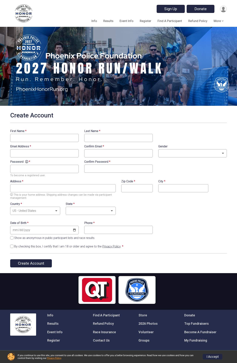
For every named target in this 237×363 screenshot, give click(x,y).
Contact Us (101, 340)
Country (16, 204)
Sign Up (170, 9)
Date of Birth (19, 223)
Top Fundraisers (196, 323)
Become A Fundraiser (200, 332)
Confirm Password (97, 161)
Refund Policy (197, 21)
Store (142, 315)
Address (16, 181)
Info (94, 21)
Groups (143, 340)
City (161, 181)
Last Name (92, 131)
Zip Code (128, 181)
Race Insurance (104, 332)
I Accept (212, 357)
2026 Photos (148, 323)
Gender (163, 146)
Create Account (31, 263)
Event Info (126, 21)
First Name (18, 131)
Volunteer (146, 332)
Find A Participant (170, 21)
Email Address (20, 146)
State (70, 204)
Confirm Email (94, 146)
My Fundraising (195, 340)
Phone (89, 223)
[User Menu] (223, 9)
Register (145, 21)
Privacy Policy (111, 246)
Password (20, 161)
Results (108, 21)
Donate (200, 9)
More (217, 21)
